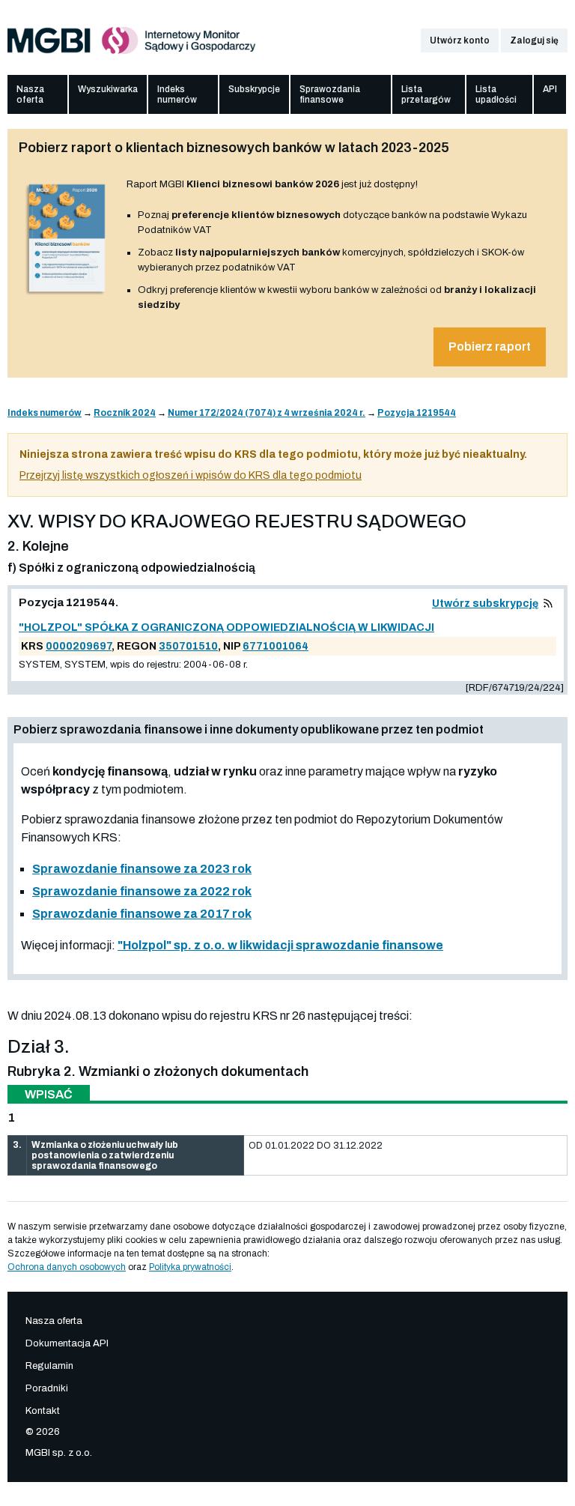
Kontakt (42, 1411)
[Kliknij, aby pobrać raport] (67, 295)
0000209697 (79, 646)
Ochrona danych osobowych (66, 1267)
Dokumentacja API (67, 1343)
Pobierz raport (489, 346)
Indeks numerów (177, 94)
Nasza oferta (30, 94)
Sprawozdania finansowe (329, 94)
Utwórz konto (460, 40)
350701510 (188, 646)
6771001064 (275, 646)
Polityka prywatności (190, 1267)
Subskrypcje (254, 89)
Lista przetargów (426, 94)
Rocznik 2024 (125, 413)
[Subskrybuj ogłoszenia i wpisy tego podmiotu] (548, 603)
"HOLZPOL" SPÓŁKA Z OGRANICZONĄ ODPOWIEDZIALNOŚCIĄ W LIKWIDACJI (226, 627)
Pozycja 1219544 (416, 413)
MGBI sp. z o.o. (58, 1453)
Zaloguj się (534, 40)
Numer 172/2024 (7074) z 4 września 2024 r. (266, 413)
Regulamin (49, 1366)
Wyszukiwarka (108, 89)
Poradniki (46, 1388)
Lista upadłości (496, 94)
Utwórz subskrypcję (485, 603)
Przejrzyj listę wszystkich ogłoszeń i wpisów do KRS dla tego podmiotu (190, 475)
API (550, 89)
